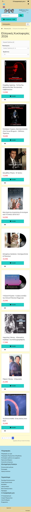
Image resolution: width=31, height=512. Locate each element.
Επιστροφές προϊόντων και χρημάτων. (10, 458)
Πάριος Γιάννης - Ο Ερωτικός (12, 379)
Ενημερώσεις (4, 502)
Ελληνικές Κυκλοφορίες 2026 (20, 28)
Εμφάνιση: (6, 51)
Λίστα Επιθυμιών (5, 500)
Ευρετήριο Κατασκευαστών (8, 480)
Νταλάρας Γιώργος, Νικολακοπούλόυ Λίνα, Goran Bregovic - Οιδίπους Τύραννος (15, 131)
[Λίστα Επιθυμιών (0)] (28, 1)
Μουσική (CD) (7, 28)
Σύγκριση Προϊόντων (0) (8, 42)
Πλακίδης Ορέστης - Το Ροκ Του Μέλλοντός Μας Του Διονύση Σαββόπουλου (13, 87)
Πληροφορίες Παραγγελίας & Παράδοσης (11, 455)
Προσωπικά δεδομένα (6, 460)
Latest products (5, 486)
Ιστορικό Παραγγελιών (6, 498)
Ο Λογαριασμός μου (19, 1)
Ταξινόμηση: (6, 45)
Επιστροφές (4, 469)
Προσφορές (4, 490)
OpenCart (9, 508)
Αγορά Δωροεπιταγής (6, 482)
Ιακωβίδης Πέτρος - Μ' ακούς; (12, 173)
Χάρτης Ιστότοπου (5, 471)
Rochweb (28, 510)
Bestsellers (4, 484)
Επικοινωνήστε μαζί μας (7, 467)
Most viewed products (6, 488)
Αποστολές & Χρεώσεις (7, 462)
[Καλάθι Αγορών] (28, 4)
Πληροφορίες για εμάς (6, 453)
